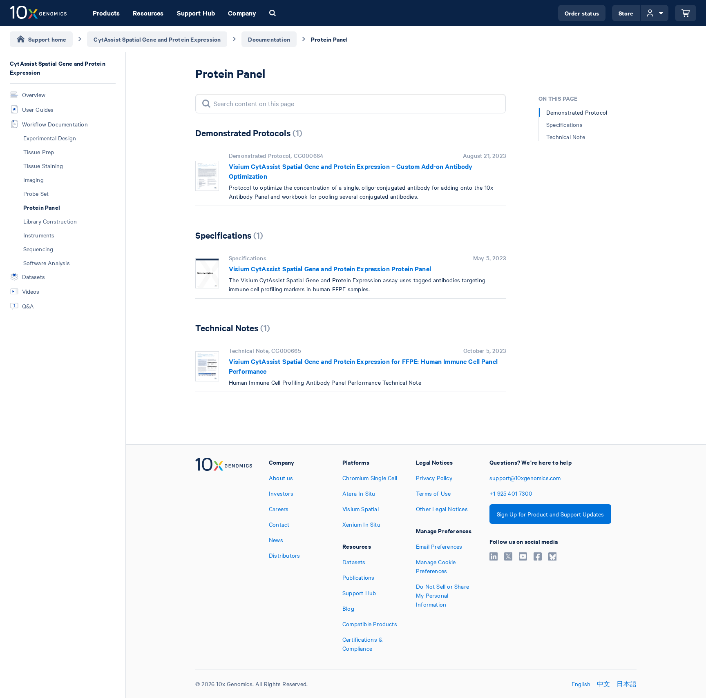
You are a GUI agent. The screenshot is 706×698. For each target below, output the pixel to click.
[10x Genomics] (223, 555)
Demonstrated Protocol (576, 112)
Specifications (564, 124)
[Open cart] (685, 13)
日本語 (627, 684)
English (581, 684)
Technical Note (565, 137)
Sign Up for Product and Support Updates (550, 514)
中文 (603, 684)
